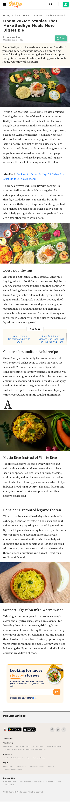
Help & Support (17, 758)
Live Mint (37, 782)
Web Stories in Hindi (23, 746)
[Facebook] (52, 729)
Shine (59, 782)
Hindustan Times (9, 782)
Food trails (18, 749)
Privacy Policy (8, 766)
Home (6, 15)
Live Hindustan (25, 782)
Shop (49, 746)
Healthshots (9, 785)
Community (39, 746)
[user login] (66, 4)
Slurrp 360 (57, 746)
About (5, 758)
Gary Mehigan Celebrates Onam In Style (19, 339)
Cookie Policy (21, 766)
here (35, 698)
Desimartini (49, 782)
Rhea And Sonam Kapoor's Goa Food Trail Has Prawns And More (51, 339)
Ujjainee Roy (13, 37)
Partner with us (39, 758)
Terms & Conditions (37, 766)
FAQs (28, 758)
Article (15, 15)
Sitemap (51, 766)
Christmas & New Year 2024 (35, 749)
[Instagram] (63, 729)
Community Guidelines (13, 769)
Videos (7, 749)
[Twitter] (58, 729)
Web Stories (7, 746)
